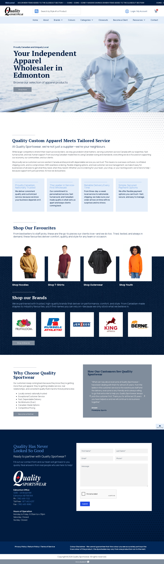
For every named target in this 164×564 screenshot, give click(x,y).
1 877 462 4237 (28, 501)
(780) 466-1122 (23, 498)
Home (35, 20)
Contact (154, 20)
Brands (57, 20)
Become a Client (120, 20)
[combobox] (57, 11)
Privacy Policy (21, 546)
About (46, 20)
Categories (85, 20)
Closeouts (103, 20)
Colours (71, 20)
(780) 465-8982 (24, 504)
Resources (138, 20)
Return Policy (33, 546)
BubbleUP (83, 562)
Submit (85, 504)
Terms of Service (48, 546)
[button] (90, 396)
